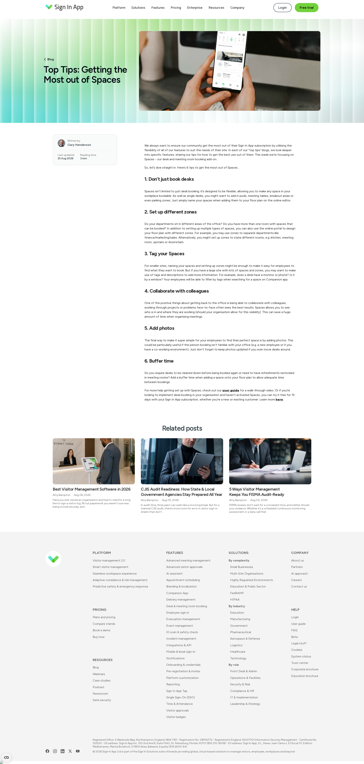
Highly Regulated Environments (251, 580)
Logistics (236, 645)
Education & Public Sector (248, 586)
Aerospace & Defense (245, 638)
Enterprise (194, 7)
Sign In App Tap (176, 691)
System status (301, 656)
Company (237, 7)
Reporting (173, 684)
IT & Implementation (244, 697)
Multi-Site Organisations (246, 573)
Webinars (99, 674)
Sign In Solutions (148, 751)
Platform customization (182, 678)
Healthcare (237, 651)
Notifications (175, 658)
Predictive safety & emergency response (120, 586)
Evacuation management (183, 619)
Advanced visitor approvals (184, 567)
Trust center (299, 663)
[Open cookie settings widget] (6, 757)
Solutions (138, 7)
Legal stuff (298, 643)
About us (297, 560)
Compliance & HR (242, 691)
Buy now (99, 637)
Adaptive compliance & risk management (120, 580)
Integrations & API (178, 645)
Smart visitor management (110, 567)
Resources (216, 7)
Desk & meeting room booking (186, 606)
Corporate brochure (304, 669)
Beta (294, 637)
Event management (179, 625)
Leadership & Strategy (245, 704)
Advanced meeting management (188, 560)
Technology (238, 658)
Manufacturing (240, 619)
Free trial (307, 7)
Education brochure (304, 676)
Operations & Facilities (245, 678)
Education (237, 612)
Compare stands (104, 624)
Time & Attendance (179, 704)
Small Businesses (241, 567)
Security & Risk (240, 684)
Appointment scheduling (183, 580)
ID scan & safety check (182, 632)
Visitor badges (176, 717)
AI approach (299, 573)
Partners (297, 567)
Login (282, 7)
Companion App (177, 593)
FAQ (294, 630)
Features (158, 7)
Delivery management (180, 599)
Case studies (102, 680)
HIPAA (235, 599)
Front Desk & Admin (243, 671)
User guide (298, 624)
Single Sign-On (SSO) (180, 697)
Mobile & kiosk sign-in (180, 651)
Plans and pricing (104, 617)
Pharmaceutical (240, 632)
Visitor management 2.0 (109, 560)
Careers (296, 580)
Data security (102, 700)
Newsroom (100, 693)
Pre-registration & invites (183, 671)
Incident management (181, 638)
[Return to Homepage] (64, 7)
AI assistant (174, 573)
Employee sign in (177, 612)
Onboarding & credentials (183, 665)
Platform (118, 7)
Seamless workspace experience (115, 573)
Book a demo (102, 630)
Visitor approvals (177, 710)
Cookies (296, 650)
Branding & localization (181, 586)
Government (239, 625)
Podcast (98, 687)
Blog (50, 59)
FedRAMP (237, 593)
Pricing (176, 7)
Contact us (299, 586)
